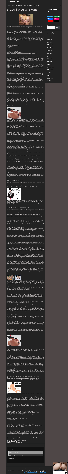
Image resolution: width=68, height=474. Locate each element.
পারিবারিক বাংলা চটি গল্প (50, 58)
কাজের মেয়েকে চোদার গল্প (50, 45)
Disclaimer (28, 472)
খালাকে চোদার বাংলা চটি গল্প (50, 48)
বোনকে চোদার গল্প (49, 64)
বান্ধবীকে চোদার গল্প (49, 61)
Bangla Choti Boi (33, 468)
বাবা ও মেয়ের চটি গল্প (25, 5)
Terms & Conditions (42, 472)
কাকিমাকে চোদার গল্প (49, 42)
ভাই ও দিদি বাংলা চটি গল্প (50, 69)
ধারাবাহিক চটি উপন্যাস (32, 5)
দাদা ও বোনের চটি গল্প (49, 55)
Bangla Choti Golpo (13, 1)
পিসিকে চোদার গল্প (49, 59)
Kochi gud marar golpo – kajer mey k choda (15, 442)
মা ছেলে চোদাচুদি (9, 5)
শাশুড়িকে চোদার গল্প (49, 80)
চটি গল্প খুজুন (48, 25)
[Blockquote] (17, 455)
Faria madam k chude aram (12, 441)
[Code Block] (18, 455)
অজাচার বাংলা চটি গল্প (14, 5)
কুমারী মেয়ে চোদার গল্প (49, 47)
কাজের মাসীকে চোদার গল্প (50, 44)
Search (57, 27)
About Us (23, 472)
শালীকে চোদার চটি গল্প (49, 78)
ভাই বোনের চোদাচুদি (49, 70)
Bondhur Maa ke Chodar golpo (13, 440)
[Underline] (12, 455)
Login (42, 449)
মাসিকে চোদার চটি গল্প (49, 75)
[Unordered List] (16, 455)
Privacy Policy (34, 472)
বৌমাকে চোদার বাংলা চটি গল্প (50, 67)
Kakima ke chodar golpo (22, 440)
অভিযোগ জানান (37, 5)
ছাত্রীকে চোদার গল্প (49, 52)
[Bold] (9, 455)
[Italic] (10, 455)
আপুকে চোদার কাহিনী (49, 39)
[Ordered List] (14, 455)
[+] (22, 455)
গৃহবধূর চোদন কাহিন (49, 50)
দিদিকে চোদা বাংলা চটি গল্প (50, 56)
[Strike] (13, 455)
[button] (61, 5)
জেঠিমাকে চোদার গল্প (49, 53)
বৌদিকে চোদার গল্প (20, 5)
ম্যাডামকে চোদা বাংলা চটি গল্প (50, 77)
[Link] (19, 455)
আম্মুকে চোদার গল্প (49, 41)
